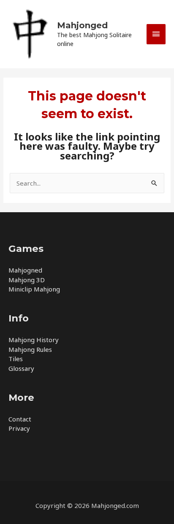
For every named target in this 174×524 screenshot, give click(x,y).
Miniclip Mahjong (34, 289)
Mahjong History (33, 339)
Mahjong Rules (30, 349)
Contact (19, 419)
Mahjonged (82, 25)
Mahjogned (25, 270)
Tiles (15, 358)
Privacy (19, 428)
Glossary (21, 368)
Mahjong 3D (26, 280)
